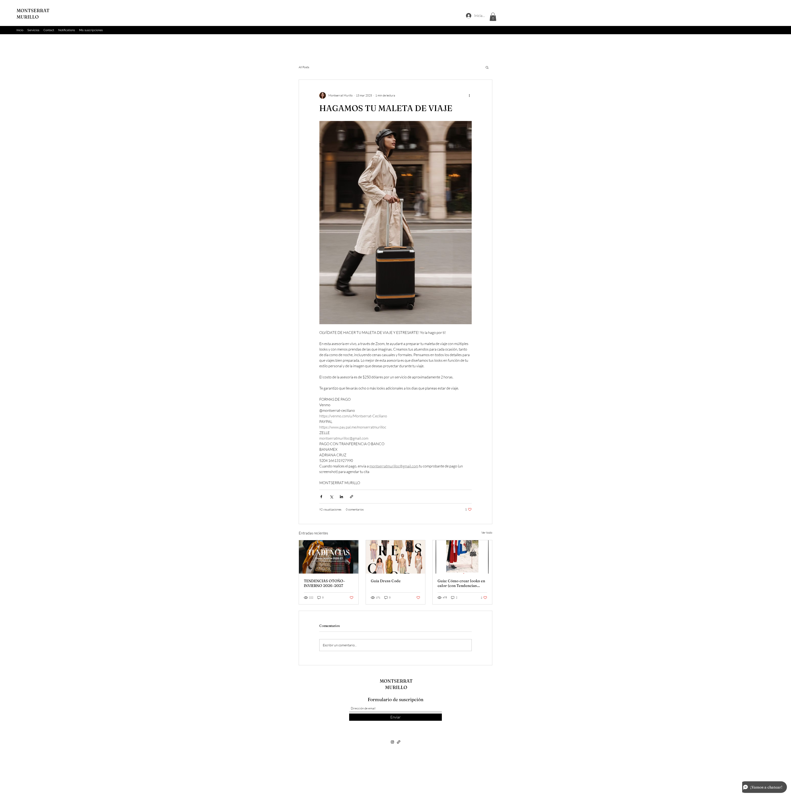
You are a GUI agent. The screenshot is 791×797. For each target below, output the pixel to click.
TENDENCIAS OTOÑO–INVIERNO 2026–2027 (324, 583)
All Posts (304, 67)
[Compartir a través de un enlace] (351, 497)
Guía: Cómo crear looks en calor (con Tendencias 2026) (461, 583)
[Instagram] (392, 742)
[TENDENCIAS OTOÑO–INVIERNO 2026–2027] (328, 557)
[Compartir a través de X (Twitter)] (331, 497)
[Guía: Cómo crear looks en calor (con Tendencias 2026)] (462, 557)
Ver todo (486, 532)
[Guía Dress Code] (395, 557)
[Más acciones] (469, 95)
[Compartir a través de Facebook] (321, 497)
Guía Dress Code (386, 581)
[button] (492, 17)
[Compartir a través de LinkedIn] (341, 497)
